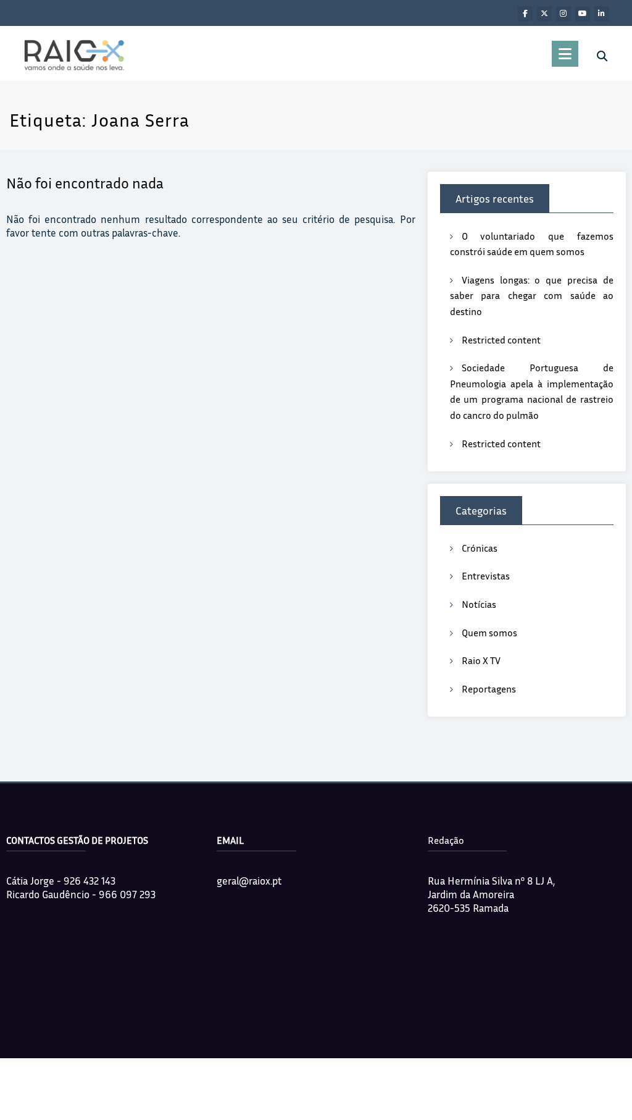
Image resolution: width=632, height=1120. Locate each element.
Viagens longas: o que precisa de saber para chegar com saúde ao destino (531, 296)
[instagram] (563, 13)
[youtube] (582, 13)
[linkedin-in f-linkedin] (601, 13)
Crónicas (479, 548)
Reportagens (489, 689)
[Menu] (565, 54)
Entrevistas (486, 576)
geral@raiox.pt (249, 880)
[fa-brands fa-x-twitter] (544, 13)
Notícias (479, 604)
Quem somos (489, 632)
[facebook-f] (525, 13)
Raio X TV (481, 660)
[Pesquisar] (602, 56)
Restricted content (501, 340)
